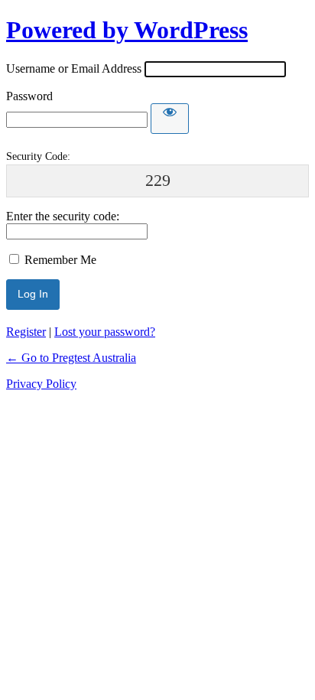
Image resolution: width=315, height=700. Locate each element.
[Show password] (170, 118)
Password (29, 96)
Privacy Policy (41, 383)
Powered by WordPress (127, 30)
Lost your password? (104, 331)
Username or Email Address (73, 68)
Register (26, 331)
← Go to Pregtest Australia (71, 357)
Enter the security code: (62, 216)
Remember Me (60, 259)
